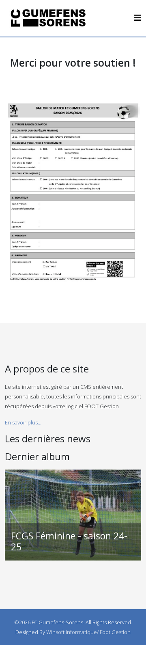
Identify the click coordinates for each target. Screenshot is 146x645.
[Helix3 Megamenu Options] (137, 17)
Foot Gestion (115, 632)
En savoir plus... (23, 422)
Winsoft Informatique (71, 632)
